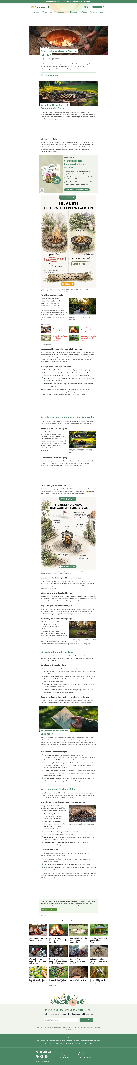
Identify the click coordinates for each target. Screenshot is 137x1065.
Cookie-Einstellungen (85, 1057)
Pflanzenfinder (62, 12)
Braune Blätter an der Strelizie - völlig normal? (98, 982)
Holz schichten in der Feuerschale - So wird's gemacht (88, 330)
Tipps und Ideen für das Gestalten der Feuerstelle (60, 338)
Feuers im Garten (59, 112)
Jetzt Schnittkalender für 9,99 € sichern (77, 189)
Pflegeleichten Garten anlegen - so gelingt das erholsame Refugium (57, 983)
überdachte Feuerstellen (57, 310)
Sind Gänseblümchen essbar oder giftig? (37, 981)
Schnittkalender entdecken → (49, 909)
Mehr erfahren (88, 1043)
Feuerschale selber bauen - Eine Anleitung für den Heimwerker (58, 961)
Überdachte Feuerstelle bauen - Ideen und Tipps (88, 338)
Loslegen (87, 1)
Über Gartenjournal (97, 12)
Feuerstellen (54, 117)
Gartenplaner (48, 12)
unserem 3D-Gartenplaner (82, 644)
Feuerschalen (45, 301)
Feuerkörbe (53, 301)
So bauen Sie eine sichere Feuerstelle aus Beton (98, 961)
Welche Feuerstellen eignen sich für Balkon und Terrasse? (37, 961)
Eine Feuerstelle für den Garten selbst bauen (38, 939)
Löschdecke (90, 491)
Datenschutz (82, 1055)
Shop (85, 12)
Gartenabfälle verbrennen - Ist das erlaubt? (77, 961)
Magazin (74, 12)
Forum (36, 12)
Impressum (81, 1052)
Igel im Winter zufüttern (78, 980)
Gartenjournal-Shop (66, 1055)
